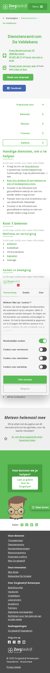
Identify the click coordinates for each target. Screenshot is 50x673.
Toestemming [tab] (9, 292)
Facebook (16, 88)
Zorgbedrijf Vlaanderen (20, 630)
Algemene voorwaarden (20, 612)
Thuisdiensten (15, 540)
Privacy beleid (14, 667)
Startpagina (12, 18)
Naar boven (42, 507)
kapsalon (12, 256)
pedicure (12, 243)
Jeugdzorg (13, 603)
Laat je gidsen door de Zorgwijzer (25, 483)
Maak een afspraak (18, 77)
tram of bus (20, 69)
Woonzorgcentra (17, 552)
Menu (35, 6)
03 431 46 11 (15, 57)
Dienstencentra (28, 18)
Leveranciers (14, 599)
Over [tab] (41, 292)
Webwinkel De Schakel (19, 576)
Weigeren (25, 389)
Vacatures (13, 591)
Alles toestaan (25, 379)
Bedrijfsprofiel (15, 587)
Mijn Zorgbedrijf (16, 560)
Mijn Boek (13, 572)
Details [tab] (26, 292)
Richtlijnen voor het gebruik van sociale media (24, 618)
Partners (12, 607)
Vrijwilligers (14, 595)
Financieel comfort (17, 556)
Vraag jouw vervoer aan (22, 66)
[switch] (43, 349)
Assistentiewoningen (19, 548)
